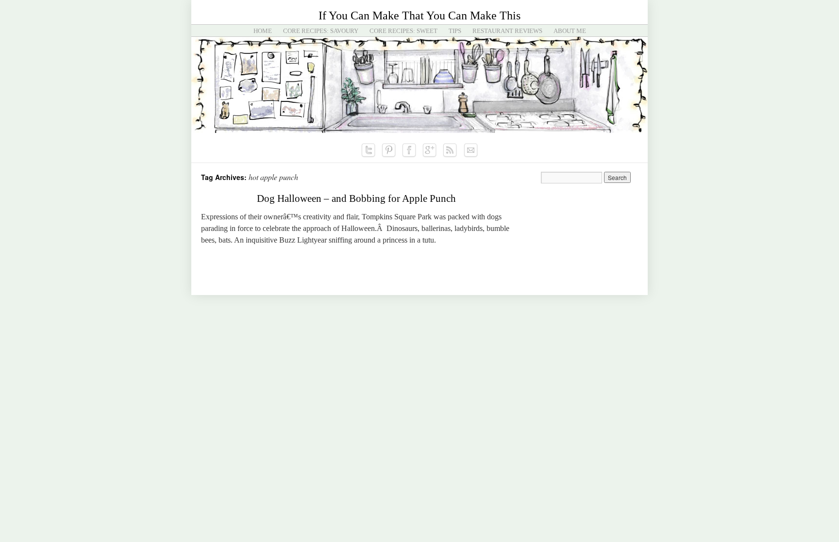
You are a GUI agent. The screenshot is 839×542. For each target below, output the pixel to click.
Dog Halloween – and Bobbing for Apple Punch (356, 198)
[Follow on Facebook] (409, 150)
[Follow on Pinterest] (389, 150)
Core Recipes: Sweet (403, 30)
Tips (455, 30)
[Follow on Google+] (430, 150)
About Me (570, 30)
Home (262, 30)
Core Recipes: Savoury (320, 30)
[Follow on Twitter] (368, 150)
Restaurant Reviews (507, 30)
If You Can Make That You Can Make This (419, 15)
